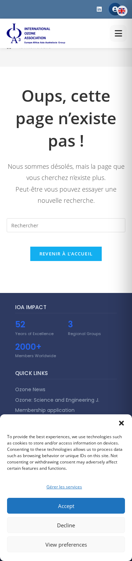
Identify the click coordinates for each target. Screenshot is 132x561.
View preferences (66, 544)
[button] (121, 423)
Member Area (115, 9)
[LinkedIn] (99, 9)
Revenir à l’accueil (66, 254)
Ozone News (30, 389)
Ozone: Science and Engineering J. (57, 399)
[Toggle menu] (118, 33)
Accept (66, 505)
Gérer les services (64, 487)
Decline (66, 525)
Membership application (45, 410)
